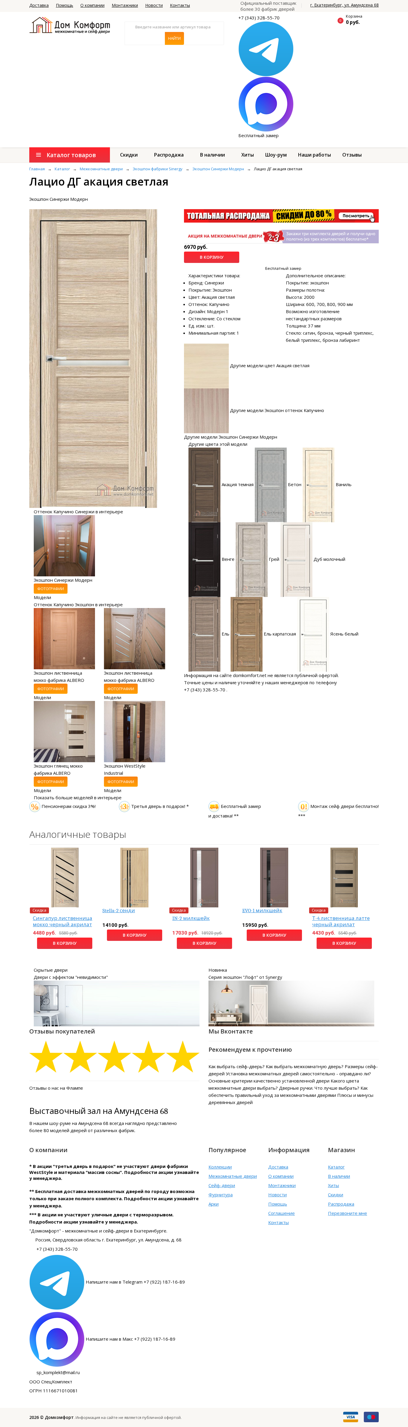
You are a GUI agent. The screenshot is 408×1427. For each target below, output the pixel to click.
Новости (154, 5)
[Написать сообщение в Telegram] (266, 48)
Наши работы (314, 154)
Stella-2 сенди (118, 910)
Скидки (129, 154)
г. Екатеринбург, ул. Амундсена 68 (344, 5)
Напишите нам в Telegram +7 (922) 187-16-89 (135, 1282)
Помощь (64, 5)
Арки (213, 1204)
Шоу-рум (276, 154)
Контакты (180, 5)
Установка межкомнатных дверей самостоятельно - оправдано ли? (298, 1074)
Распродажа (169, 154)
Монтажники (125, 5)
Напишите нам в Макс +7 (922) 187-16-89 (130, 1339)
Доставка (39, 5)
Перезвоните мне (347, 1213)
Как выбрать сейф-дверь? (236, 1066)
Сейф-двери (221, 1185)
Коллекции (220, 1167)
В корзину (211, 257)
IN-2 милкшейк (191, 918)
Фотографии (50, 588)
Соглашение (281, 1213)
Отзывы (352, 154)
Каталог (336, 1167)
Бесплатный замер (258, 135)
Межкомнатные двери (232, 1176)
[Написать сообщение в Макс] (266, 104)
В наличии (212, 154)
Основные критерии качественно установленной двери (268, 1081)
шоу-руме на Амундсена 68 (78, 1123)
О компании (92, 5)
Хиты (247, 154)
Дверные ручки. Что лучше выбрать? (319, 1088)
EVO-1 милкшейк (262, 910)
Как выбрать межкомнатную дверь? (304, 1066)
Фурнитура (220, 1195)
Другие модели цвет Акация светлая (269, 365)
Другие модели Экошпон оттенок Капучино (277, 410)
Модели (42, 597)
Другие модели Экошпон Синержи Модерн (230, 437)
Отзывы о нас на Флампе (56, 1088)
